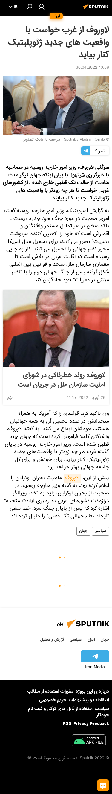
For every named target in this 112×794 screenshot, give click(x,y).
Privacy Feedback (91, 724)
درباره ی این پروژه (92, 691)
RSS (67, 724)
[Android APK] (88, 741)
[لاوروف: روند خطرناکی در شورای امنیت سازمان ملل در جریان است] (56, 328)
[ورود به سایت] (41, 7)
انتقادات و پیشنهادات (89, 700)
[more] (10, 398)
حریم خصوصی (52, 700)
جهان (83, 531)
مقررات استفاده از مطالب (50, 691)
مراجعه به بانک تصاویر (41, 140)
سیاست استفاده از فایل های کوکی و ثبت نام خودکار (68, 712)
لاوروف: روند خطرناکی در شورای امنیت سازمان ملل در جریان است (61, 380)
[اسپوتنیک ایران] (97, 10)
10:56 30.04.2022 (92, 68)
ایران (91, 639)
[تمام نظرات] (103, 785)
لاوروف (72, 478)
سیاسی (100, 531)
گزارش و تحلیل (52, 639)
